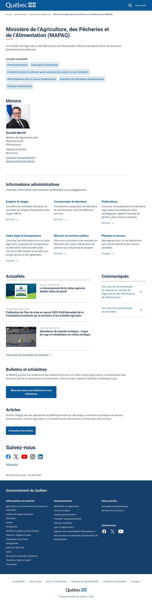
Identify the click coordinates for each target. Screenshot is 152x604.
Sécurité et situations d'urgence (22, 556)
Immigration (12, 543)
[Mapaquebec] (8, 456)
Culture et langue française (19, 514)
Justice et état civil (15, 547)
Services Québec (62, 510)
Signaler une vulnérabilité (73, 531)
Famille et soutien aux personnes (22, 530)
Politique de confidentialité (84, 581)
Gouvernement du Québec (26, 490)
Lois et (63, 527)
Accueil (9, 14)
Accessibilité (18, 581)
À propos (135, 581)
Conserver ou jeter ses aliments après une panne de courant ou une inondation (47, 72)
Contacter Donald (20, 157)
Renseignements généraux (115, 506)
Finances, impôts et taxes (18, 535)
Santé (9, 551)
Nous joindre (141, 5)
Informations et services (20, 500)
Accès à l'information (56, 581)
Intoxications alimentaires (44, 64)
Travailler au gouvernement (67, 518)
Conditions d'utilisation (114, 581)
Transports (11, 564)
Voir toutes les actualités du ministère (27, 354)
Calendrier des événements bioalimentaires (82, 79)
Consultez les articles (20, 430)
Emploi (9, 522)
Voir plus (10, 219)
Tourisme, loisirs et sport (18, 560)
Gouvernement (21, 14)
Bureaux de (112, 510)
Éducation (11, 518)
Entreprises (11, 526)
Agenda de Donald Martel (20, 161)
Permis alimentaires (17, 64)
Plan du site (35, 581)
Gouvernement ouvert (65, 514)
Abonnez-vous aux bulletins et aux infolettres (31, 392)
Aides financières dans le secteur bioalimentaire (31, 79)
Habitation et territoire (17, 539)
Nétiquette (12, 464)
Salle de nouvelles (63, 522)
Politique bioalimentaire (19, 86)
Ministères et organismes (40, 14)
